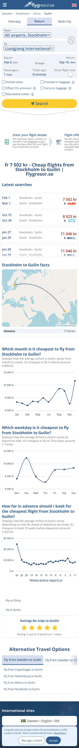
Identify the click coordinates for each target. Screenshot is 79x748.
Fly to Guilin (13, 610)
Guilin (48, 13)
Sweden (7, 13)
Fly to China (13, 600)
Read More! (60, 733)
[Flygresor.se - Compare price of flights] (39, 5)
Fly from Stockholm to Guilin (22, 689)
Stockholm (22, 13)
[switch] (71, 40)
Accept (53, 740)
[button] (5, 5)
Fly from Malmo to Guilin (19, 682)
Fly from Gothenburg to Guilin (23, 676)
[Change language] (74, 5)
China (36, 13)
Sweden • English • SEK (43, 721)
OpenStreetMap (63, 325)
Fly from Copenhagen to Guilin (23, 669)
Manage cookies (31, 740)
